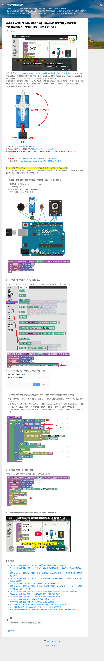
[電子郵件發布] (11, 619)
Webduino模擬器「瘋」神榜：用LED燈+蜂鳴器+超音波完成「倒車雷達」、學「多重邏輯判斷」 (44, 591)
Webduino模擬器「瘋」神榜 (30, 623)
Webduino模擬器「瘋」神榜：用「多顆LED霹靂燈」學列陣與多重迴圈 (35, 594)
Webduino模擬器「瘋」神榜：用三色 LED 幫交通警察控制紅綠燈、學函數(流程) (42, 73)
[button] (82, 22)
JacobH (56, 645)
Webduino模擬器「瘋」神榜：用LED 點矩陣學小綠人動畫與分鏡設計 (34, 584)
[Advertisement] (95, 48)
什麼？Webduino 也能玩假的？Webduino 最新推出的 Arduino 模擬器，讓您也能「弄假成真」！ (44, 610)
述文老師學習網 (15, 4)
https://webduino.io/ (30, 146)
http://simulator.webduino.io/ (42, 149)
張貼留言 (11, 631)
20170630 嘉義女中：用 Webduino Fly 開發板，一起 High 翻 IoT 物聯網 (35, 607)
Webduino (14, 623)
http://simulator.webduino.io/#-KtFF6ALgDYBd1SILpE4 (38, 158)
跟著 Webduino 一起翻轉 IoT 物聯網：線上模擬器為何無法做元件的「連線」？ (38, 604)
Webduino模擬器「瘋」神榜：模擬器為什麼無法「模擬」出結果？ (33, 599)
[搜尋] (101, 5)
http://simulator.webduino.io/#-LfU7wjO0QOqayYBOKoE (41, 161)
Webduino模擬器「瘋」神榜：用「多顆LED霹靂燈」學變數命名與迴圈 (35, 597)
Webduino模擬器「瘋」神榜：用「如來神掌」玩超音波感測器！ (33, 602)
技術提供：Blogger (53, 641)
